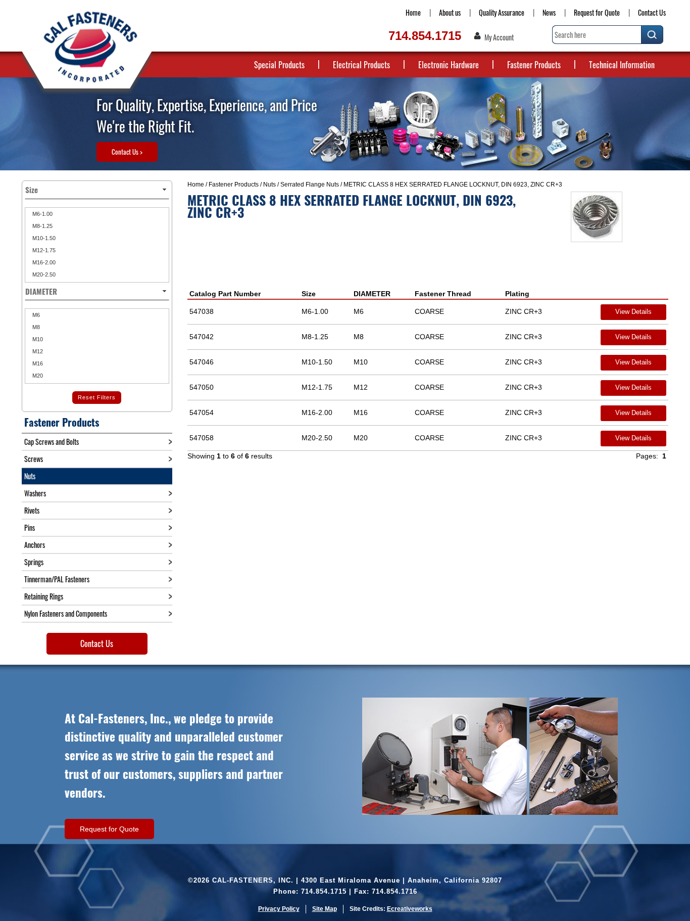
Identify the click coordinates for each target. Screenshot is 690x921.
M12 (37, 351)
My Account (499, 37)
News (549, 12)
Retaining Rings (43, 596)
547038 (201, 311)
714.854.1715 (424, 35)
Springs (33, 562)
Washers (35, 493)
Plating (517, 294)
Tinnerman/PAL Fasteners (56, 579)
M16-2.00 (43, 262)
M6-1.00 (42, 214)
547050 (201, 387)
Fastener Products (534, 65)
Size (309, 294)
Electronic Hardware (448, 65)
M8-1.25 (42, 226)
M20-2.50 (43, 274)
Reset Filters (97, 397)
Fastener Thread (443, 294)
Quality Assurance (501, 12)
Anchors (34, 544)
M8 (35, 327)
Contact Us (652, 12)
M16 (37, 363)
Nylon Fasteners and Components (65, 613)
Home (413, 12)
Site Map (324, 908)
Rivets (31, 510)
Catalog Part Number (225, 294)
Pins (29, 527)
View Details (633, 311)
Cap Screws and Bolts (51, 441)
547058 (201, 438)
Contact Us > (127, 152)
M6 (35, 315)
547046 (201, 362)
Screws (33, 458)
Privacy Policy (279, 908)
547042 (201, 337)
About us (450, 12)
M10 (37, 339)
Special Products (279, 65)
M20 (37, 376)
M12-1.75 (43, 250)
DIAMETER (372, 294)
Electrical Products (361, 65)
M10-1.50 (43, 238)
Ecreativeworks (409, 908)
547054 (201, 412)
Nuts (269, 184)
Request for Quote (597, 12)
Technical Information (622, 65)
